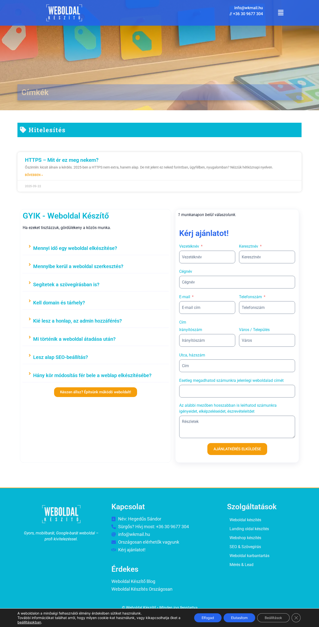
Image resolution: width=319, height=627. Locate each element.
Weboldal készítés (245, 519)
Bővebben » (34, 175)
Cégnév (185, 271)
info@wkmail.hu (248, 7)
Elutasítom (239, 618)
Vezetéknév (189, 246)
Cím (182, 322)
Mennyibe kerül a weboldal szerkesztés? (78, 266)
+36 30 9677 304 (248, 13)
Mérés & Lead (241, 564)
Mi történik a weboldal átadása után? (74, 339)
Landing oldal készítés (249, 528)
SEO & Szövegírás (245, 546)
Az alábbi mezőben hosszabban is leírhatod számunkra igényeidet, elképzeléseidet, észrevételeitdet (228, 408)
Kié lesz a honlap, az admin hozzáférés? (77, 321)
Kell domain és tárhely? (59, 303)
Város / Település (254, 329)
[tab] (95, 247)
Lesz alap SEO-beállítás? (60, 357)
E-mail (184, 296)
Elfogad (208, 618)
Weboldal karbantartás (249, 555)
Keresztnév (248, 246)
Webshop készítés (245, 537)
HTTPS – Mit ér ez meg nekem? (61, 160)
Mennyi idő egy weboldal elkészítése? (75, 248)
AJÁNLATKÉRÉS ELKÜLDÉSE (237, 449)
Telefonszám (250, 296)
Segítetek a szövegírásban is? (66, 284)
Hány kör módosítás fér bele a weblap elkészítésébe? (92, 375)
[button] (281, 12)
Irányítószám (190, 329)
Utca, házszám (192, 355)
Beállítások (273, 618)
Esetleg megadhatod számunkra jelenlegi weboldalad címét (231, 380)
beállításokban (29, 622)
